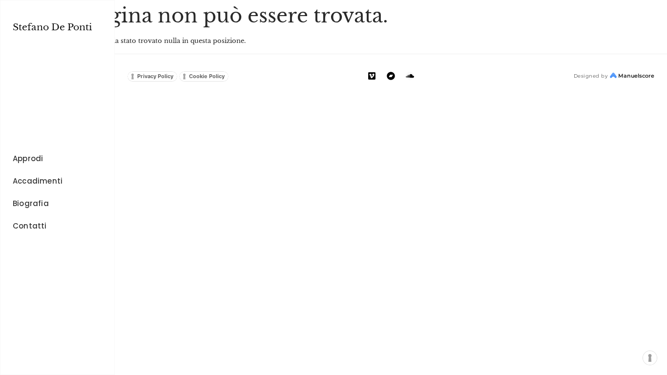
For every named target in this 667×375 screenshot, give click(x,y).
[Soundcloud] (410, 76)
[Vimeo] (372, 76)
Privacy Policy (155, 76)
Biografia (31, 203)
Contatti (30, 226)
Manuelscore (636, 75)
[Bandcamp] (391, 76)
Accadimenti (38, 181)
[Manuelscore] (613, 75)
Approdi (28, 158)
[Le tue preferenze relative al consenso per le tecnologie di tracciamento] (650, 358)
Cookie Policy (207, 76)
